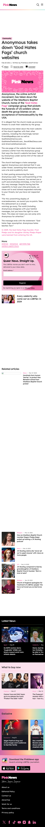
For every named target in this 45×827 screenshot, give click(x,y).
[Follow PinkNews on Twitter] (4, 822)
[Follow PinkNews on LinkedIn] (34, 822)
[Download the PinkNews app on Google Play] (23, 768)
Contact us (6, 796)
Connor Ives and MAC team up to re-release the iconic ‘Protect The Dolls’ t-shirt (14, 696)
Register (22, 283)
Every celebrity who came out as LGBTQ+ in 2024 (29, 299)
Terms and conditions (11, 808)
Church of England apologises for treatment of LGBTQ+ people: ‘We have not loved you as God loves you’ (30, 586)
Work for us (7, 804)
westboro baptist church (10, 246)
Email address (11, 270)
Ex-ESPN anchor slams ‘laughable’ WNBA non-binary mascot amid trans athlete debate (14, 651)
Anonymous (14, 244)
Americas (5, 244)
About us (5, 787)
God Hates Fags (24, 244)
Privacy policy (8, 812)
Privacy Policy (30, 288)
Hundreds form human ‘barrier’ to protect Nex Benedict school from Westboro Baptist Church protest (32, 379)
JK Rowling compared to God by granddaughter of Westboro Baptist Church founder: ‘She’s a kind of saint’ (29, 570)
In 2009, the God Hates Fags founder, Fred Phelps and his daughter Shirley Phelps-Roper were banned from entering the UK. (21, 232)
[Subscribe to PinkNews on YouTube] (19, 822)
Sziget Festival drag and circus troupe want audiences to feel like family (15, 743)
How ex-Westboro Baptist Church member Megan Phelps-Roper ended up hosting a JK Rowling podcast (29, 538)
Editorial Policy (8, 791)
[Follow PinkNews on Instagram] (24, 822)
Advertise (6, 800)
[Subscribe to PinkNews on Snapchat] (29, 822)
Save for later (18, 67)
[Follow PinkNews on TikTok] (14, 822)
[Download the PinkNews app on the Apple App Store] (8, 768)
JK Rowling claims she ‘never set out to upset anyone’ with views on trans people (30, 553)
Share (6, 67)
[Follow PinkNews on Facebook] (9, 822)
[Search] (38, 4)
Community (7, 38)
